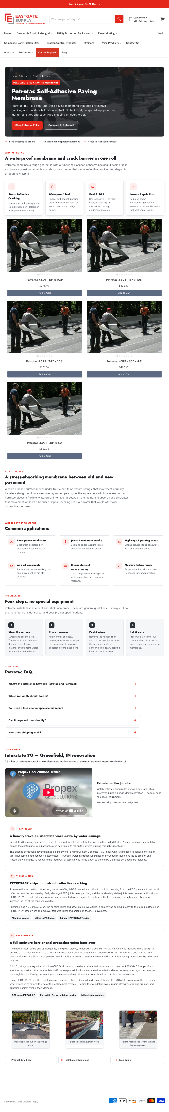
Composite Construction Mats (22, 42)
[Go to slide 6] (49, 274)
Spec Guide (124, 1060)
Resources (25, 52)
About (8, 52)
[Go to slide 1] (38, 275)
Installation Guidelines (77, 1060)
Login (161, 33)
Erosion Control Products (62, 42)
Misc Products (110, 42)
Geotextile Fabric (30, 76)
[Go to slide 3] (42, 274)
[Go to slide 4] (44, 274)
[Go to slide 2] (40, 274)
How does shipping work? (24, 732)
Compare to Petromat (61, 125)
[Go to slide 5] (47, 274)
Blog (64, 52)
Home (7, 33)
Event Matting (106, 33)
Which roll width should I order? (28, 696)
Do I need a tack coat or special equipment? (35, 708)
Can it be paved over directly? (27, 720)
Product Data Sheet (21, 1060)
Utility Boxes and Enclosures (74, 33)
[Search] (119, 19)
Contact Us (132, 42)
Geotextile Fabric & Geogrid (33, 33)
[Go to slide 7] (51, 274)
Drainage (89, 42)
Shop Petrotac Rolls (27, 125)
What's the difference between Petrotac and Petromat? (43, 683)
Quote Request (47, 52)
